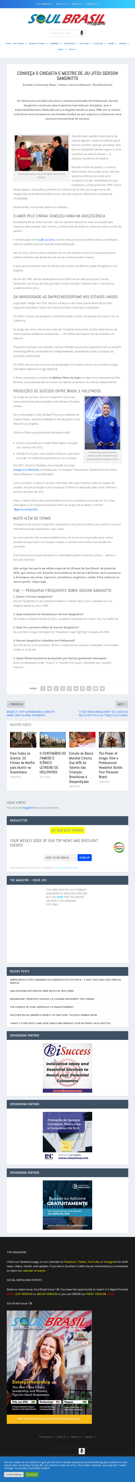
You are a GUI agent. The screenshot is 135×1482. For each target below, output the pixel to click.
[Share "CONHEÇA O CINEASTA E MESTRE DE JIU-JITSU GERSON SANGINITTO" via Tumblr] (62, 688)
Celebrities (54, 43)
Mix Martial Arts (102, 85)
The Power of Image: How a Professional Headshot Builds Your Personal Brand (110, 765)
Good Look (98, 43)
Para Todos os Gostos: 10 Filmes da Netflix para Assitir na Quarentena (22, 762)
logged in (28, 807)
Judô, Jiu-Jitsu (47, 239)
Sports (60, 49)
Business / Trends (36, 43)
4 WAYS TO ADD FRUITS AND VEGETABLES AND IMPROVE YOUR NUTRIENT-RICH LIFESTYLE (60, 1023)
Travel (71, 49)
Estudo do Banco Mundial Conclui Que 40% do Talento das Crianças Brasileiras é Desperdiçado (81, 767)
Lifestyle (122, 43)
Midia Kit (76, 4)
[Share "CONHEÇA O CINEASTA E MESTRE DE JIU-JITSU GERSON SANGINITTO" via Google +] (56, 688)
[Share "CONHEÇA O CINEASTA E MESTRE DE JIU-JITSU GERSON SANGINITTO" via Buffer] (82, 688)
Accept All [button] (32, 1474)
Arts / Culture (18, 43)
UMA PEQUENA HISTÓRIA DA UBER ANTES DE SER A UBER (42, 990)
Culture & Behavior (79, 85)
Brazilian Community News (39, 85)
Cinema (62, 85)
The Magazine (43, 4)
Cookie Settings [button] (14, 1474)
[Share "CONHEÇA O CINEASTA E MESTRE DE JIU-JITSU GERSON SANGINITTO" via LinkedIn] (76, 688)
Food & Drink (69, 43)
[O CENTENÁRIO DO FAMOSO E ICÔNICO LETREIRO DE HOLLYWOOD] (53, 740)
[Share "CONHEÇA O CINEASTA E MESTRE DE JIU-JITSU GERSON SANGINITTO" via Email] (95, 688)
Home (8, 43)
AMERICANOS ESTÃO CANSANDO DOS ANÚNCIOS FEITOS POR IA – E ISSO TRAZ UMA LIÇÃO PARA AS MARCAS (65, 981)
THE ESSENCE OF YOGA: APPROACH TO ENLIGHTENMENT (42, 1006)
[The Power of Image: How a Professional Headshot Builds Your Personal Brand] (112, 740)
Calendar (91, 4)
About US (61, 4)
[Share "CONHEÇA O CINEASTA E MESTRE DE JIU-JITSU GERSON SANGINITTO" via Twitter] (49, 688)
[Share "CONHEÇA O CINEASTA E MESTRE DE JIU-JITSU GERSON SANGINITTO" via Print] (102, 688)
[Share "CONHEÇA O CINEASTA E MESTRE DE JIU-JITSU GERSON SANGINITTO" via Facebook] (43, 688)
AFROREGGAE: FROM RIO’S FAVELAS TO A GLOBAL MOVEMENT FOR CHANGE (52, 998)
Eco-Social (84, 43)
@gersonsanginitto (26, 509)
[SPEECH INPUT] (76, 33)
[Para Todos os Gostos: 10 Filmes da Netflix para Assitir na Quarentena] (23, 740)
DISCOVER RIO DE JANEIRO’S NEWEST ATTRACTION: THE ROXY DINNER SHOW (53, 1015)
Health (111, 43)
